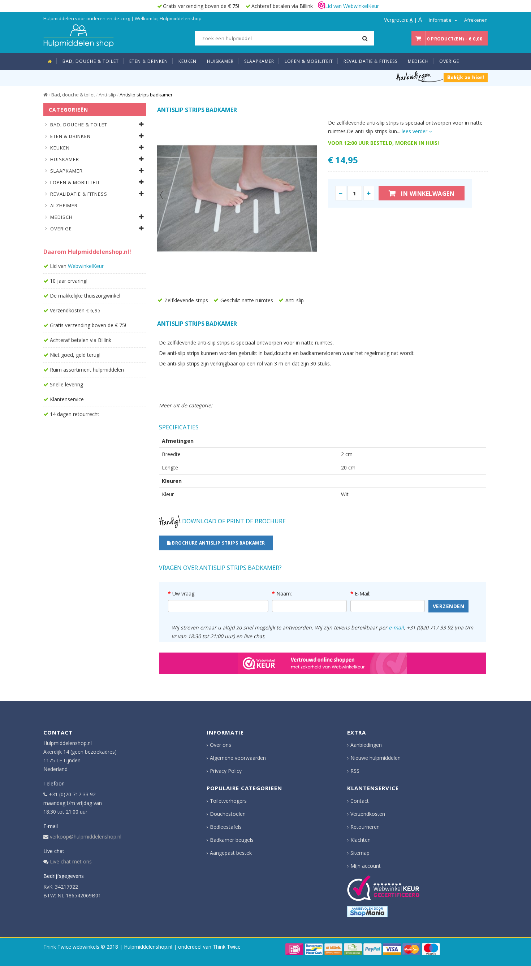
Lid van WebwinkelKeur (352, 6)
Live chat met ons (71, 861)
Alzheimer (64, 205)
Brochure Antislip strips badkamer (218, 543)
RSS (354, 770)
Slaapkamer (66, 171)
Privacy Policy (226, 770)
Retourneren (365, 826)
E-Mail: (362, 593)
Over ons (220, 744)
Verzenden (449, 606)
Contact (359, 800)
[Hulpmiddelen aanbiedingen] (442, 76)
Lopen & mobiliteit (75, 182)
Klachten (360, 839)
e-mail (396, 627)
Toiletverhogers (228, 800)
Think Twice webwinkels (71, 946)
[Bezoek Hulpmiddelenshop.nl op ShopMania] (367, 912)
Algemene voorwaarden (238, 757)
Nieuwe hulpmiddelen (375, 757)
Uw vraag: (183, 593)
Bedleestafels (226, 826)
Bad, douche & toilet (73, 94)
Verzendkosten (367, 813)
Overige (61, 228)
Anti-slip (107, 94)
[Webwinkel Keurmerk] (322, 663)
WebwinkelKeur (86, 266)
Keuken (60, 147)
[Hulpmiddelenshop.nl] (78, 34)
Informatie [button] (441, 20)
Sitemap (360, 852)
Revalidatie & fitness (78, 194)
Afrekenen (476, 20)
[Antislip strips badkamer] (237, 198)
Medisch (61, 217)
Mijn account (365, 865)
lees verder (415, 131)
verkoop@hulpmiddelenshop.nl (85, 836)
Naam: (284, 593)
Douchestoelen (228, 813)
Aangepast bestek (231, 852)
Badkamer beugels (232, 839)
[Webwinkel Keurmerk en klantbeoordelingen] (383, 888)
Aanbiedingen (366, 744)
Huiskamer (64, 159)
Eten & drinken (70, 136)
